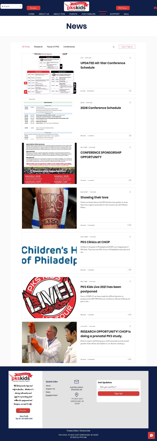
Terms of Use (85, 430)
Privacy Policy (72, 430)
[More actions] (131, 57)
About (48, 386)
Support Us (50, 389)
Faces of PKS (53, 47)
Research (38, 47)
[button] (44, 13)
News (48, 392)
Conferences (69, 47)
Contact (54, 395)
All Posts (26, 47)
